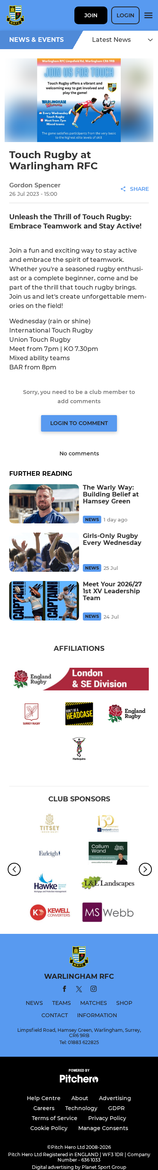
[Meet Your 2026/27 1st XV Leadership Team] (44, 600)
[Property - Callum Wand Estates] (108, 854)
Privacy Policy (107, 1118)
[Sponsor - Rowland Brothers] (108, 825)
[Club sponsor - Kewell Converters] (50, 914)
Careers (43, 1108)
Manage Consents (103, 1128)
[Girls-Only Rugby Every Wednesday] (44, 552)
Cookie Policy (48, 1128)
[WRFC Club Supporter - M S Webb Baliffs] (108, 914)
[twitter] (79, 990)
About (79, 1098)
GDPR (116, 1108)
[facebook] (64, 990)
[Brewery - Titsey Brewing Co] (50, 825)
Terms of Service (54, 1118)
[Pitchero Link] (79, 1080)
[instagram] (93, 990)
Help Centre (44, 1098)
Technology (81, 1108)
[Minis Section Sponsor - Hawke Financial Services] (50, 884)
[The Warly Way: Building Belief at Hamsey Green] (44, 503)
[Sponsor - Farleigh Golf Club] (50, 854)
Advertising (115, 1098)
